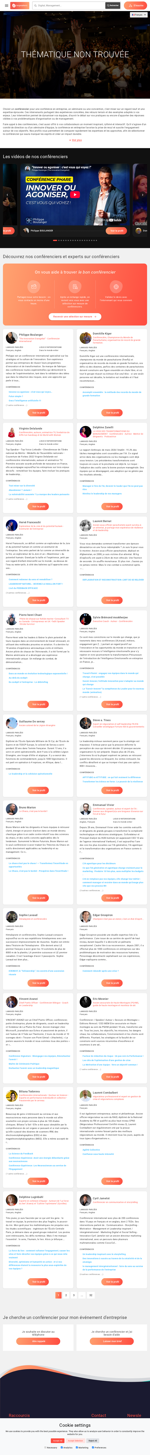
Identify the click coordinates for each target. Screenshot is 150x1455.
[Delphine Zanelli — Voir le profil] (112, 468)
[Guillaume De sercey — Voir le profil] (38, 755)
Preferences (100, 1447)
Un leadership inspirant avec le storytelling (104, 1254)
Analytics (68, 1447)
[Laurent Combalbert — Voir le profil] (112, 1137)
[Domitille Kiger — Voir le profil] (112, 374)
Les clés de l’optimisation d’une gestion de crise (107, 1060)
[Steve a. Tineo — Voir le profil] (112, 755)
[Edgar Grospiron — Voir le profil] (112, 949)
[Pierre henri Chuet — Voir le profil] (38, 660)
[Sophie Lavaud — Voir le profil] (38, 949)
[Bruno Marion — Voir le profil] (38, 852)
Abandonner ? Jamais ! (20, 490)
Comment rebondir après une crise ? (101, 971)
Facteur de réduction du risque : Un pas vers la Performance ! (113, 1056)
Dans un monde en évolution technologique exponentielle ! (38, 673)
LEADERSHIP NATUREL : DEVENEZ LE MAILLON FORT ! (36, 584)
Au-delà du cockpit (18, 678)
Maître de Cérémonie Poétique (24, 1064)
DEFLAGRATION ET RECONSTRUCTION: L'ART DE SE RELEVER (113, 580)
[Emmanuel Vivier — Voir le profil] (112, 852)
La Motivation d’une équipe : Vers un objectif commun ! (110, 1065)
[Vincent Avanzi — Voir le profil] (38, 1038)
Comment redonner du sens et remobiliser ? (30, 579)
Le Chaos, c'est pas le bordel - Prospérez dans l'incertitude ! (38, 871)
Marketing (83, 1447)
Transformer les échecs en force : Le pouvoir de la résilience (113, 781)
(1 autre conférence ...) (16, 405)
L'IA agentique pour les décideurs (99, 863)
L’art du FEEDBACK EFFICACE (23, 588)
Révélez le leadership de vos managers (102, 493)
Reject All (93, 1441)
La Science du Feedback (21, 1153)
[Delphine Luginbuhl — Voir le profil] (38, 1239)
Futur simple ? (16, 396)
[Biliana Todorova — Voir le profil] (38, 1137)
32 (90, 1295)
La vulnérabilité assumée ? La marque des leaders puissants (39, 494)
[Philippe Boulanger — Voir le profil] (38, 374)
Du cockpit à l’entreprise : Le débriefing (28, 682)
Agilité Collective (91, 1150)
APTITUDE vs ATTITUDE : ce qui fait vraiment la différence (112, 777)
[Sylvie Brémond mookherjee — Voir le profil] (112, 660)
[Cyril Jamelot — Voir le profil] (112, 1239)
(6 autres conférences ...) (91, 1274)
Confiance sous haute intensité (98, 1154)
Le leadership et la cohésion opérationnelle (30, 774)
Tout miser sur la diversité (22, 486)
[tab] (55, 240)
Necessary (52, 1447)
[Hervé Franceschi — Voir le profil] (38, 562)
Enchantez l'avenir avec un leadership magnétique (34, 1068)
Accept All (57, 1441)
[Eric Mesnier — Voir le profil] (112, 1038)
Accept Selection (75, 1441)
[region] (75, 202)
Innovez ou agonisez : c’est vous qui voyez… (30, 392)
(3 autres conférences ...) (17, 593)
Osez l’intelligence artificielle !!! (25, 400)
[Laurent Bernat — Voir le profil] (112, 562)
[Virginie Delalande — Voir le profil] (38, 468)
